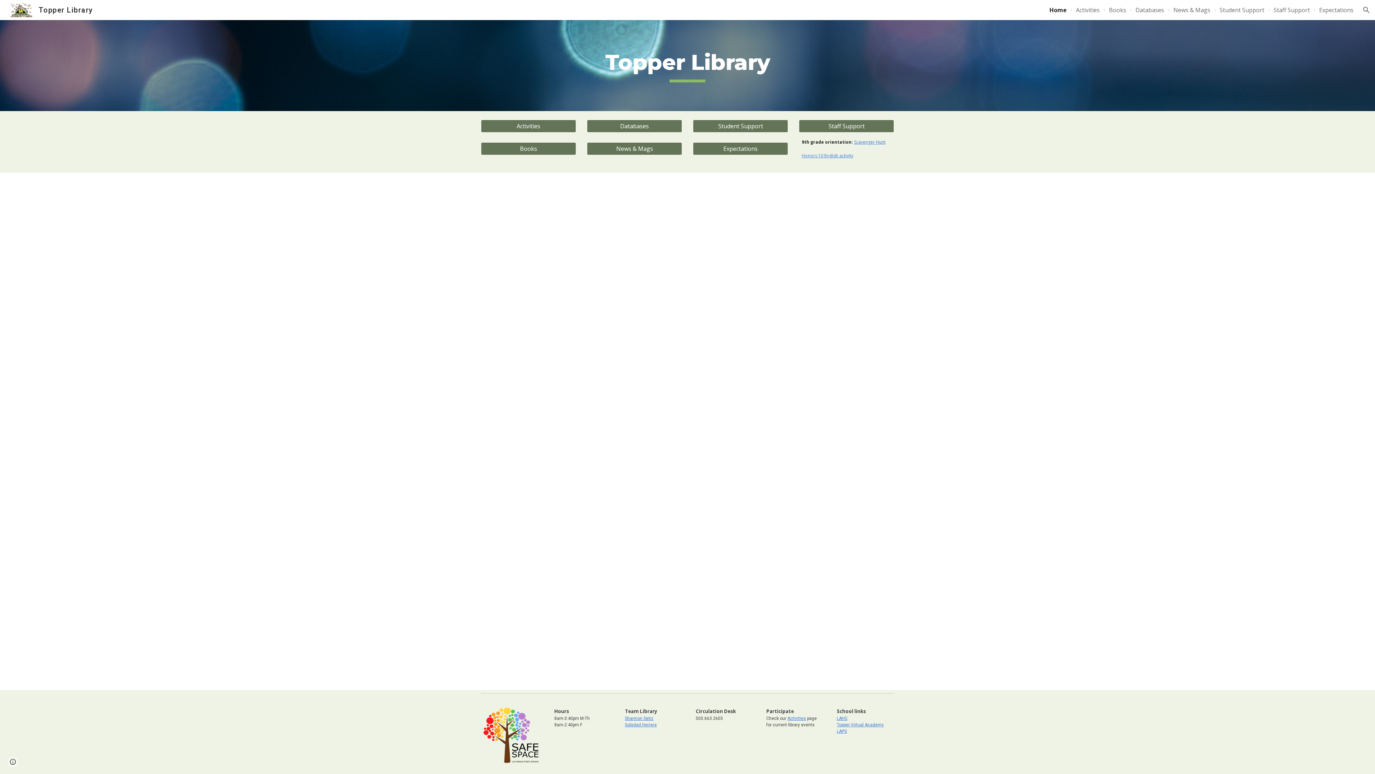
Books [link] (1117, 10)
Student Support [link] (1242, 10)
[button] (1366, 10)
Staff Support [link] (1292, 10)
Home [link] (1058, 10)
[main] (687, 66)
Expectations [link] (1336, 10)
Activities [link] (1088, 10)
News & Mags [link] (1191, 10)
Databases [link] (1149, 10)
